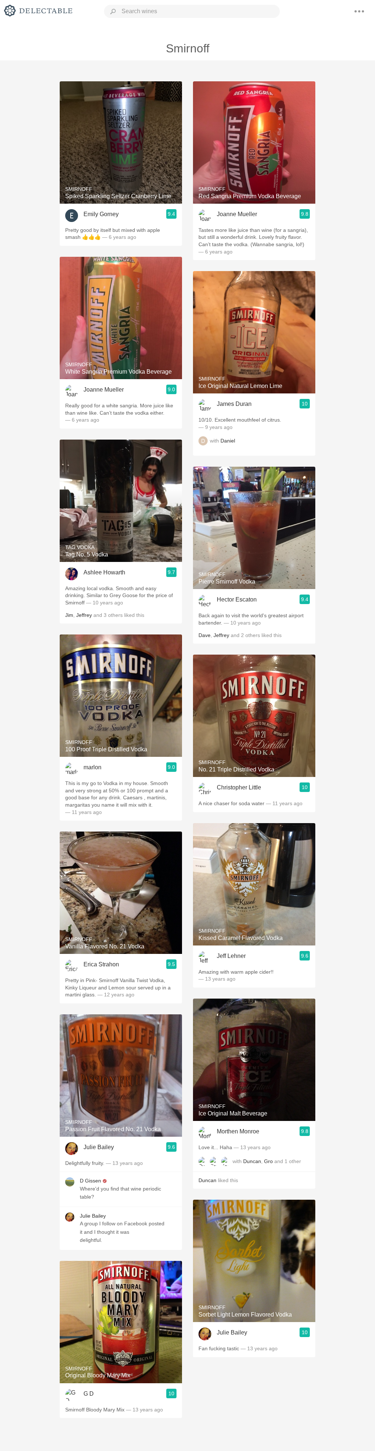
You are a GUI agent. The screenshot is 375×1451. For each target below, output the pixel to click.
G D (88, 1394)
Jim (69, 615)
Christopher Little (239, 787)
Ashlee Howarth (104, 572)
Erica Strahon (101, 964)
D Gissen (90, 1181)
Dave (204, 635)
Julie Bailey (98, 1147)
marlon (92, 767)
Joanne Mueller (103, 389)
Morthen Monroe (238, 1131)
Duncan (252, 1161)
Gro (268, 1161)
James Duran (234, 404)
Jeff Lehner (231, 956)
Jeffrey (84, 615)
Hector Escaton (237, 599)
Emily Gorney (101, 214)
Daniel (227, 441)
